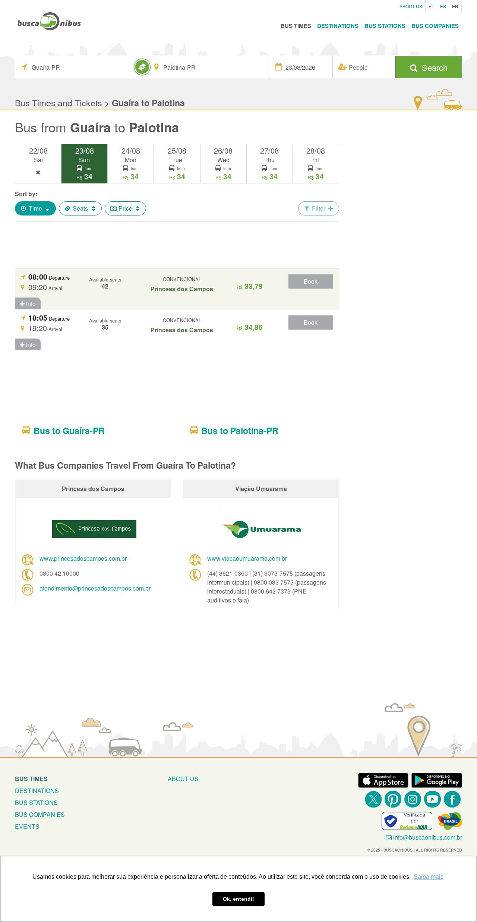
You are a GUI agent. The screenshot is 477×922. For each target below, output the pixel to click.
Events (27, 826)
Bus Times (296, 26)
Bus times (31, 778)
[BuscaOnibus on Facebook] (452, 799)
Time (35, 208)
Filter (318, 208)
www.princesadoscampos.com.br (83, 558)
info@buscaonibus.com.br (427, 837)
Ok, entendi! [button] (238, 899)
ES (443, 6)
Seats (80, 208)
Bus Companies (435, 26)
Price (125, 208)
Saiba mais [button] (428, 877)
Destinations (337, 26)
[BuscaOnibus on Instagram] (413, 799)
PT (431, 6)
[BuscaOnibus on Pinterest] (393, 799)
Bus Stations (384, 26)
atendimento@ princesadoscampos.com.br (95, 588)
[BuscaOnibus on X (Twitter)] (373, 799)
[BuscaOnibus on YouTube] (432, 799)
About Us (410, 6)
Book (311, 281)
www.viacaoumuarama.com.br (247, 558)
